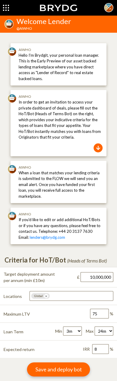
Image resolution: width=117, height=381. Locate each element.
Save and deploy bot (58, 369)
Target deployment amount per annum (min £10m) (29, 277)
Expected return (19, 349)
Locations (13, 296)
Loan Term (13, 331)
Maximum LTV (17, 313)
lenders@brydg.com (47, 237)
